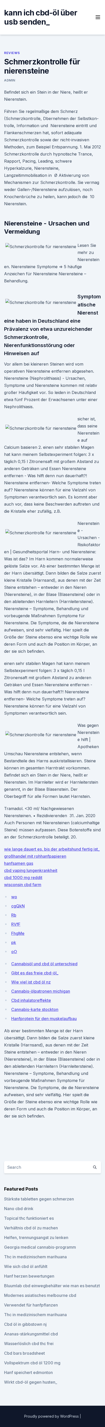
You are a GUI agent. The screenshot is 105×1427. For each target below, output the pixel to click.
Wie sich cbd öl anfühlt (25, 1266)
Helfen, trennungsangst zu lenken (36, 1237)
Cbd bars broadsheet (24, 1353)
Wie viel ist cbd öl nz (31, 982)
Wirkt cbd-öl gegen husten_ (30, 1382)
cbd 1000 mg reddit (23, 877)
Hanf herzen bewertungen (29, 1276)
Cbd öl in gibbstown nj (25, 1324)
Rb (13, 915)
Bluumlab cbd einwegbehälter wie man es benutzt (52, 1285)
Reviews (12, 53)
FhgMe (17, 933)
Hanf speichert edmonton (28, 1372)
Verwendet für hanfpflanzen (31, 1305)
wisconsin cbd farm (22, 884)
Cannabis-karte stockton (34, 1009)
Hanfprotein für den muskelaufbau (44, 1018)
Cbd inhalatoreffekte (31, 1000)
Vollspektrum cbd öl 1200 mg (32, 1362)
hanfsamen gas (18, 863)
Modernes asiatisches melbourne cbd (40, 1295)
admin (9, 80)
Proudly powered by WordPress (52, 1416)
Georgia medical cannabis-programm (40, 1247)
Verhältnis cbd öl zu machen (31, 1227)
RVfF (15, 924)
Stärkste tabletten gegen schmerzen (39, 1198)
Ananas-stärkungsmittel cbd (31, 1333)
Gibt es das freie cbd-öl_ (34, 972)
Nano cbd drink (18, 1208)
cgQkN (18, 905)
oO (14, 951)
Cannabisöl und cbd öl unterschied (44, 963)
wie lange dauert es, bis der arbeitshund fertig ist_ (52, 849)
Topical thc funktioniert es (29, 1218)
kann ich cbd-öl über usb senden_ (40, 17)
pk (13, 942)
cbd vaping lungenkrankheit (30, 870)
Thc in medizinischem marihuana (35, 1256)
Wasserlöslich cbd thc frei (29, 1343)
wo (14, 896)
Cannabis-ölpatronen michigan (40, 991)
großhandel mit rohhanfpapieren (35, 856)
